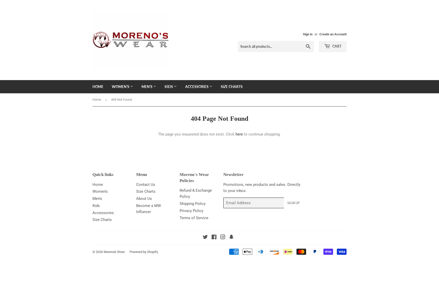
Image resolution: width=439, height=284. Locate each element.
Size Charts (232, 86)
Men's (147, 86)
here (239, 134)
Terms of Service (194, 218)
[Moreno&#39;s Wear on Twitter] (205, 237)
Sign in (307, 34)
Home (97, 86)
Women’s (121, 86)
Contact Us (145, 184)
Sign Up (293, 203)
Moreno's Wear (114, 252)
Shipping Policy (193, 203)
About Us (144, 198)
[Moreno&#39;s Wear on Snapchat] (231, 237)
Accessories (197, 86)
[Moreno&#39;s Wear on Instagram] (222, 237)
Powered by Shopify (144, 252)
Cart (336, 46)
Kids (169, 86)
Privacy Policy (191, 210)
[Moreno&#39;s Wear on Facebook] (214, 237)
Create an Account (333, 34)
